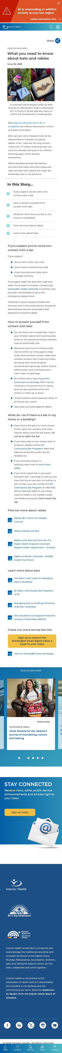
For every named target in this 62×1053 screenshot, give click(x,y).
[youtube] (54, 1025)
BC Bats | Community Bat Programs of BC (33, 593)
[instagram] (42, 1025)
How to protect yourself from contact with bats (29, 205)
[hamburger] (58, 27)
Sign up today (19, 812)
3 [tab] (28, 758)
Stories (42, 1050)
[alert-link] (31, 11)
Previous (6, 699)
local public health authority (23, 289)
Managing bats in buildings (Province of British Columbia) (34, 605)
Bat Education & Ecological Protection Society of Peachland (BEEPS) (34, 617)
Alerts (5, 1050)
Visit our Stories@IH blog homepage (34, 654)
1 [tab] (19, 758)
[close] (58, 3)
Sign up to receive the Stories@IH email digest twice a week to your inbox (32, 641)
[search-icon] (51, 27)
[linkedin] (19, 1025)
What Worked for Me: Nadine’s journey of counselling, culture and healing (28, 735)
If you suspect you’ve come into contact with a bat (30, 194)
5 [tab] (38, 758)
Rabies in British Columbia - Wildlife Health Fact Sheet (33, 558)
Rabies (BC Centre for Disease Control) (30, 520)
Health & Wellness (17, 48)
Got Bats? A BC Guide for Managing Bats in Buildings (33, 580)
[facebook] (7, 1025)
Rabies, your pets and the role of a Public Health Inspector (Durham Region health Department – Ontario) (34, 544)
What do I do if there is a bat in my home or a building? (32, 216)
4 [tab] (33, 758)
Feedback (55, 1050)
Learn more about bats (25, 233)
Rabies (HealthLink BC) (26, 531)
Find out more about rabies (28, 226)
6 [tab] (42, 758)
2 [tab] (24, 758)
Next (55, 699)
